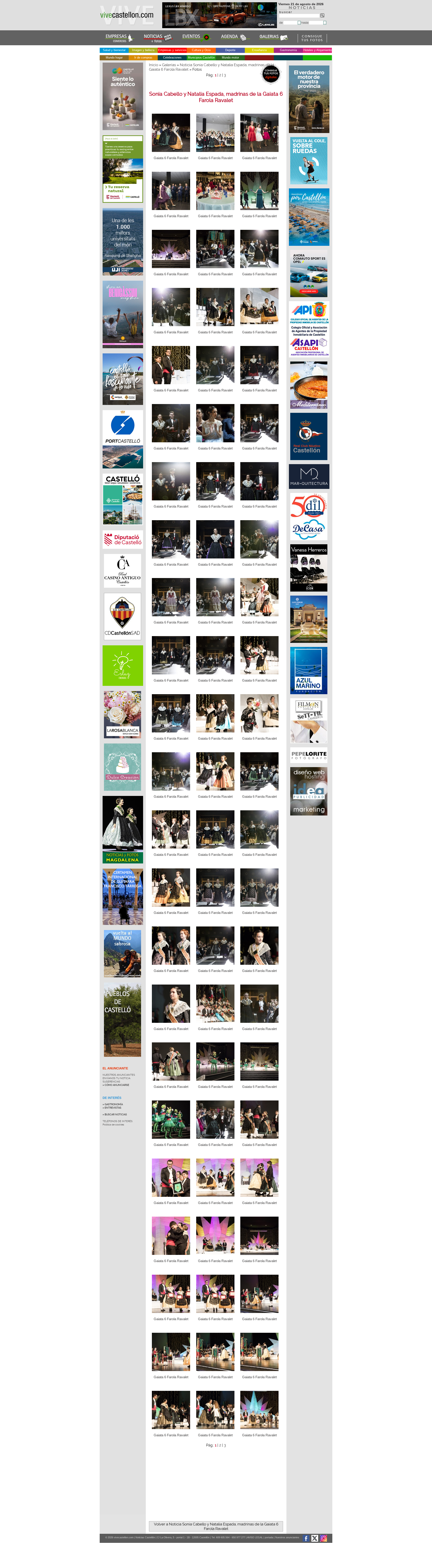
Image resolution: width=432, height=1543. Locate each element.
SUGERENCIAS (111, 1081)
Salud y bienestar (114, 50)
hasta (305, 22)
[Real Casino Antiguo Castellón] (122, 591)
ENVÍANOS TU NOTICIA (116, 1078)
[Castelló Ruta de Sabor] (123, 133)
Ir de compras (143, 57)
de (281, 22)
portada (269, 1537)
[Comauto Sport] (309, 299)
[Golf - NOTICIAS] (123, 206)
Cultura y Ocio (201, 50)
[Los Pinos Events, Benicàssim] (309, 645)
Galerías (169, 65)
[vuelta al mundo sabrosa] (122, 981)
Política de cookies (113, 1124)
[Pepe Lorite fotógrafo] (309, 765)
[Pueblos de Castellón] (122, 1060)
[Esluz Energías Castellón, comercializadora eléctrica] (123, 689)
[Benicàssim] (123, 351)
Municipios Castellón (201, 57)
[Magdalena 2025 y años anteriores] (123, 867)
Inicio (153, 65)
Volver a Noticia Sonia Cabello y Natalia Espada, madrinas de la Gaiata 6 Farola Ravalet (216, 1526)
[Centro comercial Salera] (309, 186)
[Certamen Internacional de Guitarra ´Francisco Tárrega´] (123, 928)
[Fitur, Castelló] (123, 408)
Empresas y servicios (172, 50)
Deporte (230, 50)
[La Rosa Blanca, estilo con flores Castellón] (122, 741)
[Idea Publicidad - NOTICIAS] (309, 818)
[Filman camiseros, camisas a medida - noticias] (309, 745)
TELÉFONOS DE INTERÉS (118, 1121)
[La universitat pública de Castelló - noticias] (123, 279)
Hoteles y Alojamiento (317, 50)
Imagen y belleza (143, 50)
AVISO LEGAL (255, 1537)
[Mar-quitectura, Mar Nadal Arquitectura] (309, 491)
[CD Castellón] (122, 643)
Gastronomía (288, 50)
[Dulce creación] (122, 794)
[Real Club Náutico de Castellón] (309, 462)
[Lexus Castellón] (220, 27)
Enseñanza (259, 50)
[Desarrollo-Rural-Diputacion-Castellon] (309, 135)
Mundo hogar (114, 57)
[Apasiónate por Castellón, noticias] (309, 248)
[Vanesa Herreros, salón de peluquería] (309, 594)
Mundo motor (230, 57)
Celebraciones (172, 57)
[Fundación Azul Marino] (309, 696)
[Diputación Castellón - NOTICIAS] (123, 552)
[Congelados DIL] (309, 542)
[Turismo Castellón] (123, 528)
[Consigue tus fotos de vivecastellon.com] (312, 41)
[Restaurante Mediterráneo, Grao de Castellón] (309, 411)
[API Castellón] (309, 359)
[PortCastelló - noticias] (123, 472)
